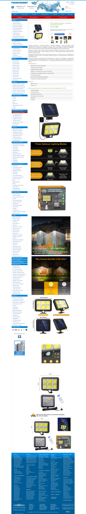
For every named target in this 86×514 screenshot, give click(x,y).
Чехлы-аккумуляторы (17, 175)
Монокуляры (15, 79)
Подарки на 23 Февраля (18, 234)
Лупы (14, 102)
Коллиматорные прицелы (18, 93)
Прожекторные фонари (17, 24)
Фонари (13, 19)
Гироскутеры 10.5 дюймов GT (19, 302)
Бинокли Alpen (16, 62)
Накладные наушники (17, 132)
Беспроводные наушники (18, 133)
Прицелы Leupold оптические (19, 91)
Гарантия (31, 506)
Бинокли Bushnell (16, 63)
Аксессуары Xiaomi (17, 293)
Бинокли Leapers (16, 68)
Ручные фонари (16, 21)
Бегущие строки (16, 123)
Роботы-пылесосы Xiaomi (18, 283)
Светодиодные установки (18, 121)
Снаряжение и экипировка (17, 262)
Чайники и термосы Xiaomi (18, 272)
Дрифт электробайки (17, 310)
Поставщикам (53, 505)
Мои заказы (72, 4)
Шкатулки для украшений (18, 239)
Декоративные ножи (17, 241)
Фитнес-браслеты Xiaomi (18, 290)
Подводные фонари (17, 29)
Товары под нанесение (17, 258)
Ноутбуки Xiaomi (16, 278)
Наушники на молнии (17, 135)
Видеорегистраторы (17, 153)
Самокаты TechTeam (17, 249)
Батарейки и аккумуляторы (18, 37)
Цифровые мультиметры (18, 185)
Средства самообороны (17, 46)
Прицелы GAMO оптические (18, 83)
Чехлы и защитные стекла (18, 197)
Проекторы (15, 173)
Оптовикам (53, 504)
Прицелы (14, 81)
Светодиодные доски (17, 115)
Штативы (14, 208)
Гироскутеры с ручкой (17, 303)
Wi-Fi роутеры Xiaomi (17, 269)
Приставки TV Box (16, 190)
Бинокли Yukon (16, 73)
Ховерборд (15, 307)
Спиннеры (15, 221)
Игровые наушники (17, 137)
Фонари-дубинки (16, 33)
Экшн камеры (15, 186)
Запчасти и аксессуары (17, 297)
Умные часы (15, 233)
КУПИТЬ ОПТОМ (16, 327)
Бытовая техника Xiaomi (18, 270)
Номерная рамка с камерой (18, 155)
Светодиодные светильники (18, 112)
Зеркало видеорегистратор (18, 157)
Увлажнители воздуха (17, 256)
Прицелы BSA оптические (18, 88)
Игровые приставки (17, 178)
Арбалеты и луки (16, 53)
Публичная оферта (54, 508)
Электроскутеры (16, 321)
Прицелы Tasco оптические (18, 85)
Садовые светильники (17, 118)
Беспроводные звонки (17, 205)
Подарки (14, 215)
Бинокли (14, 58)
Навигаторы (15, 152)
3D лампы (15, 244)
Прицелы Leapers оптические (19, 90)
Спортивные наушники (17, 138)
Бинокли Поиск (16, 76)
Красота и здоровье (16, 260)
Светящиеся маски (17, 246)
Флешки (14, 198)
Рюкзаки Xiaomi (16, 265)
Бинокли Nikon (16, 70)
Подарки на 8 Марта (17, 236)
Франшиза (52, 506)
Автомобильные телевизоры (19, 145)
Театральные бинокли (17, 78)
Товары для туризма (16, 95)
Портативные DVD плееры (18, 144)
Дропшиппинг (42, 505)
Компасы (15, 100)
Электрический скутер (17, 311)
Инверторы (15, 160)
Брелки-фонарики (16, 34)
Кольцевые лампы (16, 120)
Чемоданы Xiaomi (16, 292)
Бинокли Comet (16, 65)
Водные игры (15, 243)
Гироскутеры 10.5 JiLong (18, 300)
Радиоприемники (16, 188)
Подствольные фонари (17, 31)
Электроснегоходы (17, 313)
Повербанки (15, 172)
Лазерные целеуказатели (18, 44)
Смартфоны (15, 165)
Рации (14, 183)
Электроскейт (15, 308)
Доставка (31, 508)
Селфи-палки (15, 210)
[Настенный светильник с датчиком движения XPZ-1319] (52, 38)
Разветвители (15, 161)
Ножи (14, 108)
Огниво (14, 106)
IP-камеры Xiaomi (16, 267)
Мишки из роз (15, 254)
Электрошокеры (16, 48)
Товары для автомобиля (17, 142)
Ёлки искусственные (17, 216)
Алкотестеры (15, 147)
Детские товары (16, 220)
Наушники (14, 127)
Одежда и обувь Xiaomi (17, 280)
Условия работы (43, 508)
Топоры (14, 97)
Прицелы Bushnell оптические (19, 86)
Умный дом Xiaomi (16, 287)
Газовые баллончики (17, 50)
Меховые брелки (16, 251)
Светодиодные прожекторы (18, 36)
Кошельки (15, 225)
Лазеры (13, 39)
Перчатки (15, 238)
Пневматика (15, 55)
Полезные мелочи (16, 192)
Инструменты (15, 203)
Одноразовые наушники (18, 128)
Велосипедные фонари (18, 28)
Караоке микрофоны (17, 170)
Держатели (15, 158)
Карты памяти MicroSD (17, 200)
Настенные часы (16, 230)
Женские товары (16, 218)
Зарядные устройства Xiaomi (19, 275)
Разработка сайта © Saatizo (19, 513)
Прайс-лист (31, 505)
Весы (14, 180)
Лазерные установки (17, 43)
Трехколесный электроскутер (19, 323)
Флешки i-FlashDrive (17, 201)
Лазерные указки (16, 41)
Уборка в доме (16, 285)
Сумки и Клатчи (16, 223)
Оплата (30, 509)
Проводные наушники (17, 130)
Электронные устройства (17, 163)
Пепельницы (15, 206)
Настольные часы (16, 228)
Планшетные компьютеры (18, 177)
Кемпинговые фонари (17, 26)
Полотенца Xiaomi (16, 282)
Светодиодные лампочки (18, 113)
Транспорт (14, 295)
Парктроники (15, 148)
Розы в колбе (15, 252)
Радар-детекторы (16, 150)
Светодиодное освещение (17, 110)
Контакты (52, 509)
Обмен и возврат (43, 506)
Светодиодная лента (17, 117)
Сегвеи (14, 305)
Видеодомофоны (16, 181)
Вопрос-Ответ (42, 509)
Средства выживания (17, 56)
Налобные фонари (17, 23)
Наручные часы (16, 231)
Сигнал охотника (16, 51)
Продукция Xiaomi (16, 264)
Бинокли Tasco (16, 60)
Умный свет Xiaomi (17, 288)
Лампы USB (15, 125)
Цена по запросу (16, 213)
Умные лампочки (16, 193)
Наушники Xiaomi (16, 140)
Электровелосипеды (17, 320)
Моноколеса (15, 315)
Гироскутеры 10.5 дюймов (18, 298)
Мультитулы (15, 103)
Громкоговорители (16, 168)
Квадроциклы (15, 318)
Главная (31, 504)
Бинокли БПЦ (15, 75)
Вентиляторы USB (16, 195)
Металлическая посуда (17, 105)
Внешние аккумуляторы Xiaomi (19, 274)
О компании (42, 504)
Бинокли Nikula (16, 71)
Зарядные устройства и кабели (19, 211)
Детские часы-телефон (17, 226)
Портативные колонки (17, 167)
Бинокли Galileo (16, 66)
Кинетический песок (17, 247)
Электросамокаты (16, 316)
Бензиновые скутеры (17, 325)
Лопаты (14, 98)
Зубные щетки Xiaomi (17, 277)
